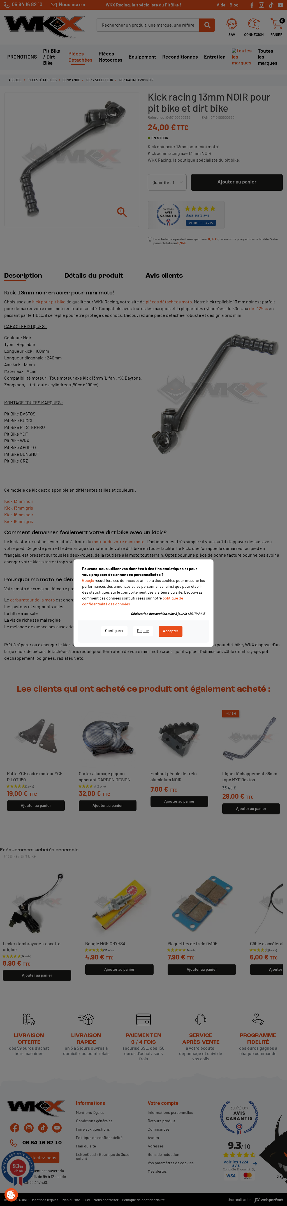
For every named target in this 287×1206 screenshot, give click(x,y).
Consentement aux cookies (11, 1195)
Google (88, 581)
